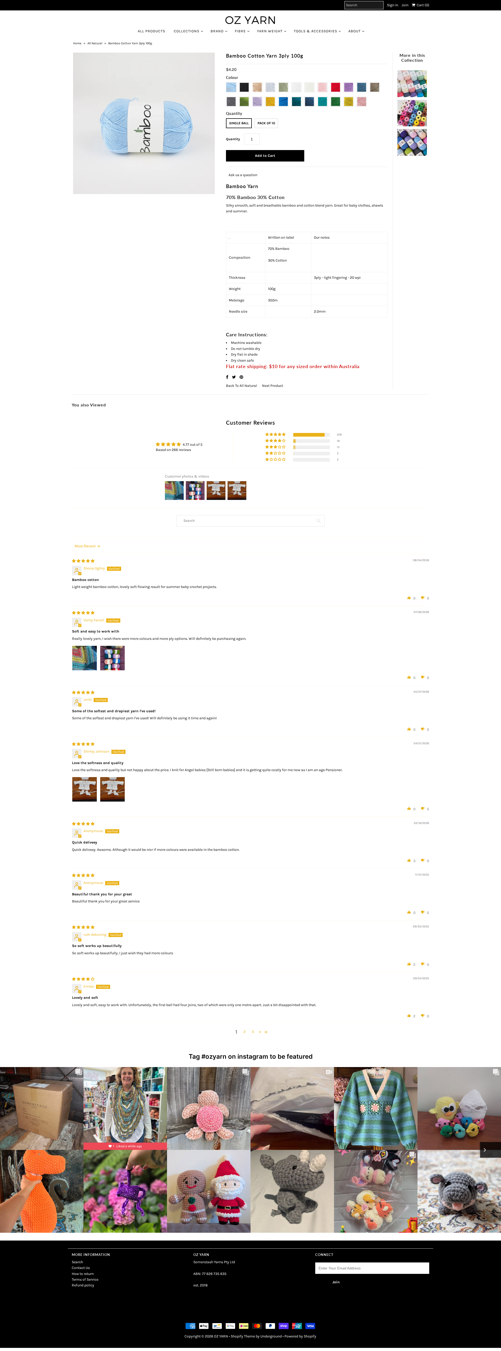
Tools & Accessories (315, 31)
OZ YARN (221, 1336)
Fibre (240, 31)
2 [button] (244, 1032)
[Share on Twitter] (234, 377)
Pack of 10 (266, 123)
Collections (186, 31)
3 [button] (253, 1032)
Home (77, 43)
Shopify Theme (243, 1336)
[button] (275, 435)
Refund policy (83, 1285)
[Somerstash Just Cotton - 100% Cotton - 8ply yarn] (412, 82)
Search (77, 1262)
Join (405, 5)
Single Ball (239, 123)
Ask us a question (243, 175)
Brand (217, 31)
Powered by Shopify (300, 1336)
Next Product (272, 385)
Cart (422, 5)
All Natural (94, 43)
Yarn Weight (270, 31)
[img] (83, 561)
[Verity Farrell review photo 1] (84, 658)
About (354, 31)
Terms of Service (85, 1279)
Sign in (392, 5)
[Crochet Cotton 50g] (412, 111)
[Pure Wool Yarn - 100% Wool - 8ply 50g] (412, 141)
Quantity (233, 139)
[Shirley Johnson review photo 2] (112, 789)
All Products (151, 31)
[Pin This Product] (241, 377)
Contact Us (81, 1268)
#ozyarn (213, 1056)
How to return (83, 1274)
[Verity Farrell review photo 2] (112, 658)
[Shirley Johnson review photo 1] (84, 789)
